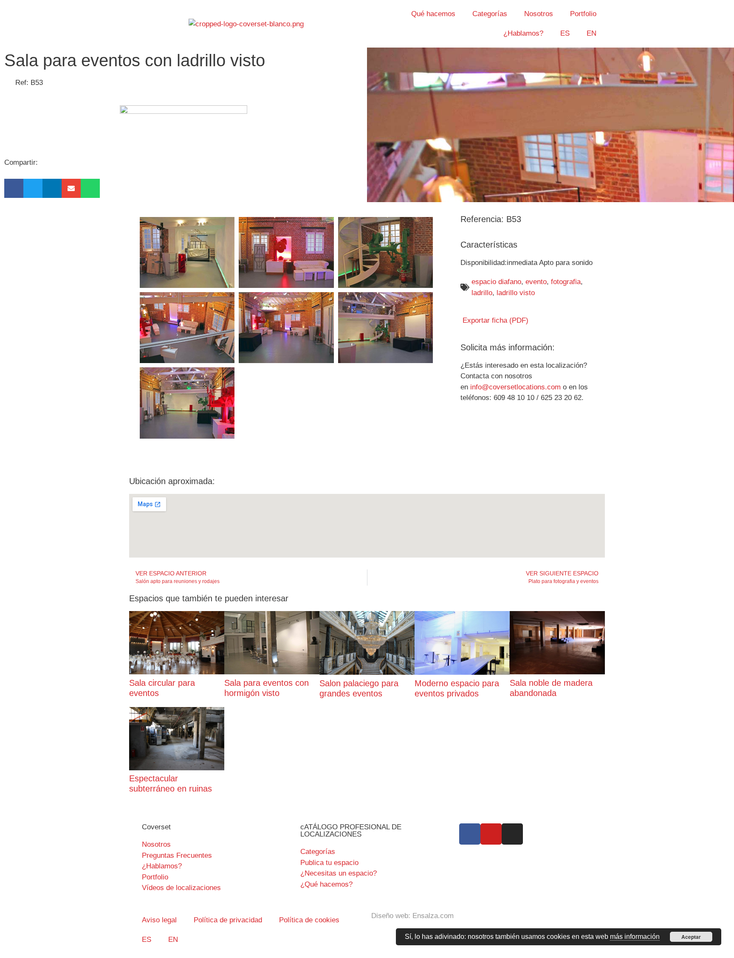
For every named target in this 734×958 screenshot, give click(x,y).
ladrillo (481, 293)
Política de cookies (309, 920)
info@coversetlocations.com (515, 387)
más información (635, 936)
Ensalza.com (433, 916)
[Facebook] (469, 834)
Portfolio (583, 14)
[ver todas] (187, 252)
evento (536, 282)
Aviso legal (159, 920)
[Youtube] (491, 834)
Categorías (489, 14)
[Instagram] (512, 834)
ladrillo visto (516, 293)
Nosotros (538, 14)
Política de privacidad (228, 920)
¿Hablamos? (523, 33)
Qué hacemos (433, 14)
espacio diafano (496, 282)
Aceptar (691, 937)
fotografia (566, 282)
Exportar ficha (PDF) (494, 320)
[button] (13, 188)
